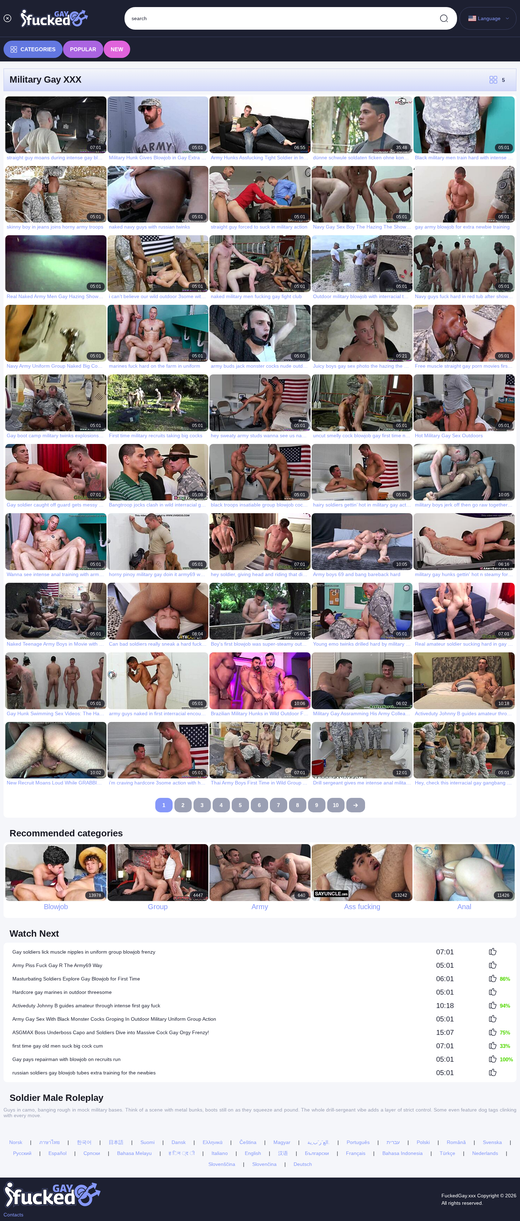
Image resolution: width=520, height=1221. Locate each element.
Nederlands (485, 1153)
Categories (38, 49)
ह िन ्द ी (182, 1153)
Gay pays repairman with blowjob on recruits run (66, 1059)
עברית (393, 1142)
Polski (423, 1142)
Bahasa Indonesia (402, 1153)
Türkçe (447, 1153)
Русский (22, 1153)
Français (355, 1153)
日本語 (116, 1142)
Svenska (492, 1142)
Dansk (179, 1142)
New (117, 49)
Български (317, 1153)
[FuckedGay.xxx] (54, 18)
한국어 (84, 1142)
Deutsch (303, 1164)
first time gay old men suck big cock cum (57, 1046)
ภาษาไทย (49, 1142)
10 (336, 805)
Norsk (15, 1142)
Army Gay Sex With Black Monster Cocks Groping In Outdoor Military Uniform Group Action (114, 1019)
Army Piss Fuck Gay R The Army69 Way (57, 965)
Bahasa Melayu (134, 1153)
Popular (83, 49)
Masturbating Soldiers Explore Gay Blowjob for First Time (76, 979)
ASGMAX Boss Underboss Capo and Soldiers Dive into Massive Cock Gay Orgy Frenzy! (110, 1032)
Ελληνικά (213, 1142)
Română (456, 1142)
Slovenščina (221, 1164)
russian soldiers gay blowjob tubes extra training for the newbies (84, 1072)
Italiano (220, 1153)
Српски (91, 1153)
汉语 (283, 1153)
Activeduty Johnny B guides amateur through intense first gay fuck (86, 1005)
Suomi (147, 1142)
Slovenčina (264, 1164)
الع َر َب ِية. (318, 1142)
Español (57, 1153)
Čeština (247, 1142)
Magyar (281, 1142)
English (253, 1153)
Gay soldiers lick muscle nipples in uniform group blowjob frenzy (83, 952)
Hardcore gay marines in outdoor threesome (62, 992)
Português (358, 1142)
